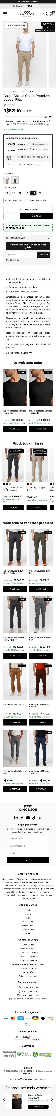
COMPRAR (38, 1107)
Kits (28, 918)
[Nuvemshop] (21, 1080)
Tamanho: (9, 187)
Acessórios (28, 922)
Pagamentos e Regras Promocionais (28, 964)
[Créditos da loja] (39, 1079)
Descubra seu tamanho (16, 200)
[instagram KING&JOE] (16, 818)
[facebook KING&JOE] (22, 818)
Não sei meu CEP (13, 260)
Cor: (8, 173)
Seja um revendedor (28, 976)
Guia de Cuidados (28, 968)
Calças (24, 91)
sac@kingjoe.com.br (30, 995)
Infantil (28, 914)
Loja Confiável (28, 972)
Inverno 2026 (28, 929)
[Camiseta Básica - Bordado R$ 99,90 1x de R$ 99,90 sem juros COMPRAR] (16, 1108)
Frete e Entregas (28, 948)
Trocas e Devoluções (28, 956)
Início (5, 91)
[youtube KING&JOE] (28, 818)
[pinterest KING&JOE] (40, 818)
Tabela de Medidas (39, 200)
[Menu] (5, 13)
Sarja (32, 91)
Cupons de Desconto (28, 960)
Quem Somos (28, 945)
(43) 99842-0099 (30, 987)
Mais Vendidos (28, 925)
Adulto (14, 91)
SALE (28, 933)
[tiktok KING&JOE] (34, 818)
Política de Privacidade (28, 952)
